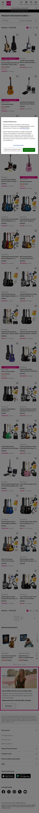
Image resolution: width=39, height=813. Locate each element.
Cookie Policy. (25, 128)
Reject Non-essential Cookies (13, 150)
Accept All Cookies (29, 150)
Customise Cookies (18, 145)
